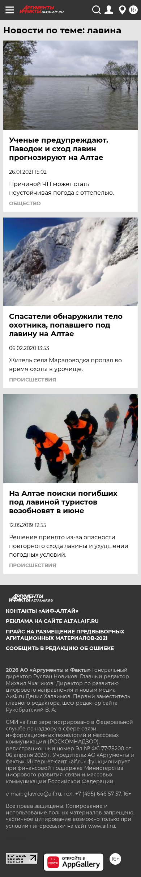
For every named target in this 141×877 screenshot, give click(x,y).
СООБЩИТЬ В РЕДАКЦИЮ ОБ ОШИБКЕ (60, 648)
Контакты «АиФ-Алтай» (42, 611)
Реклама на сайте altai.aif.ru (52, 621)
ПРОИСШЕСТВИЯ (32, 379)
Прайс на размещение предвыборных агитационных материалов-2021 (65, 634)
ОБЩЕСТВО (25, 203)
